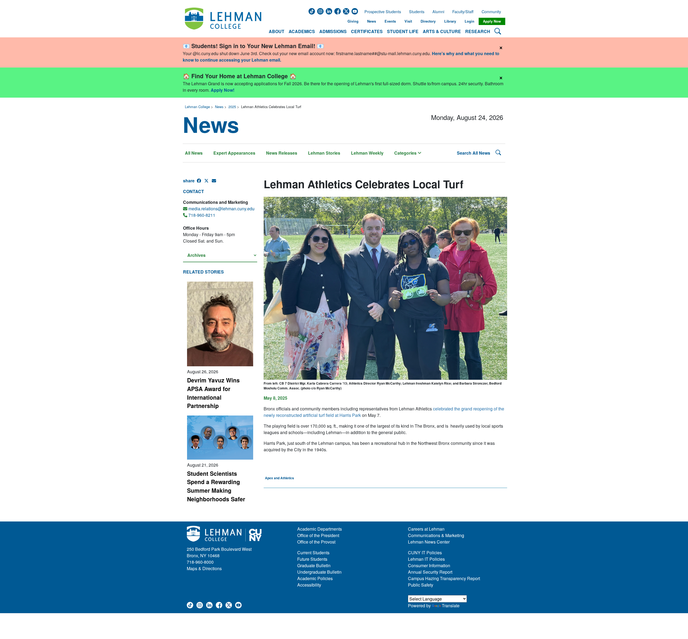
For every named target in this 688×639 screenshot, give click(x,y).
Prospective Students (381, 12)
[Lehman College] (223, 21)
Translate (451, 605)
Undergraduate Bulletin (319, 572)
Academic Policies (315, 578)
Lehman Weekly (367, 153)
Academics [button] (302, 31)
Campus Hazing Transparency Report (444, 578)
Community (493, 12)
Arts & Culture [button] (442, 31)
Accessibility (309, 585)
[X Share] (208, 183)
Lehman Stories (324, 153)
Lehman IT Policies (426, 559)
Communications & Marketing (436, 535)
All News (194, 153)
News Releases (281, 153)
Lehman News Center (429, 542)
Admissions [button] (333, 31)
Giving (353, 21)
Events (390, 21)
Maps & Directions (204, 568)
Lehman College (197, 106)
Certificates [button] (367, 31)
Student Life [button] (402, 31)
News (371, 21)
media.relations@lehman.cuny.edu (221, 208)
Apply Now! (222, 90)
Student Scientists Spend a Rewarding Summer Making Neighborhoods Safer (216, 486)
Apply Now (492, 21)
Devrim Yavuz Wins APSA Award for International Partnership (213, 393)
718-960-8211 (201, 215)
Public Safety (420, 585)
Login (469, 21)
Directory (428, 21)
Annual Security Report (430, 572)
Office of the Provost (316, 542)
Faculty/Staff (463, 12)
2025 (232, 106)
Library (450, 21)
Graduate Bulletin (314, 565)
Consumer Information (429, 565)
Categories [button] (406, 153)
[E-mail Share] (215, 183)
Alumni (438, 12)
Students (416, 12)
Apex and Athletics (279, 477)
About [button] (276, 31)
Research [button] (477, 31)
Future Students (312, 559)
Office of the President (318, 535)
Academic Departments (319, 529)
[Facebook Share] (200, 183)
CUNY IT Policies (425, 552)
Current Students (313, 552)
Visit (408, 21)
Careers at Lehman (426, 529)
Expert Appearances (234, 153)
